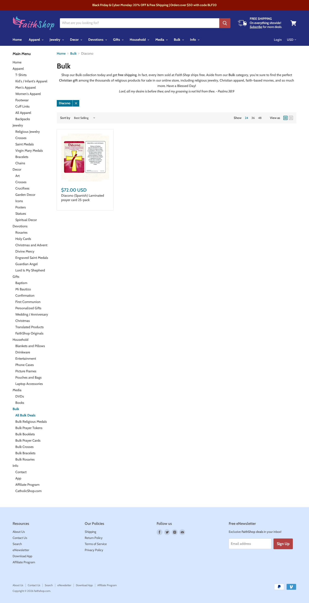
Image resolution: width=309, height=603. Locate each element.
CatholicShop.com (28, 491)
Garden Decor (25, 195)
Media (160, 40)
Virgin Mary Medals (29, 151)
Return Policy (94, 538)
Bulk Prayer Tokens (28, 428)
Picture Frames (25, 371)
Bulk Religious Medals (31, 422)
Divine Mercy (24, 251)
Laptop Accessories (29, 384)
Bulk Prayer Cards (28, 440)
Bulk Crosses (24, 447)
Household (138, 40)
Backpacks (22, 119)
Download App (22, 556)
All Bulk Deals (25, 415)
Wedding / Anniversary (31, 314)
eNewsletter (21, 550)
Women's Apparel (28, 94)
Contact (20, 472)
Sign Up (283, 543)
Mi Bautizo (23, 289)
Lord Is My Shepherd (30, 270)
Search (17, 544)
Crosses (20, 138)
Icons (19, 201)
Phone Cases (24, 365)
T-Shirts (21, 75)
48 (259, 118)
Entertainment (25, 359)
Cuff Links (22, 106)
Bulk (177, 40)
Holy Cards (23, 239)
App (18, 478)
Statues (20, 214)
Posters (20, 207)
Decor (74, 40)
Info (193, 40)
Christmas (22, 321)
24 (246, 118)
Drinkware (22, 352)
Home (17, 40)
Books (19, 403)
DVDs (19, 396)
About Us (19, 532)
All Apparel (23, 113)
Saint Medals (24, 144)
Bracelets (21, 157)
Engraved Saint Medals (31, 258)
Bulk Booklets (25, 434)
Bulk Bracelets (25, 453)
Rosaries (21, 232)
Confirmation (24, 296)
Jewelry (55, 40)
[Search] (224, 23)
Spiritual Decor (26, 220)
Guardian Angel (26, 264)
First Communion (28, 302)
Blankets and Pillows (30, 346)
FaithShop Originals (29, 333)
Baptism (21, 283)
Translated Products (29, 327)
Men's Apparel (25, 88)
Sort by (65, 118)
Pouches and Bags (28, 377)
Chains (20, 163)
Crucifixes (22, 188)
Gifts (117, 40)
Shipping (90, 532)
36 (253, 118)
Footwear (22, 100)
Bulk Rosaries (25, 459)
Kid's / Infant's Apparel (31, 81)
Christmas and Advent (31, 245)
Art (17, 176)
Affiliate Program (27, 485)
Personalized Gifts (28, 308)
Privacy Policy (94, 550)
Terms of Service (96, 544)
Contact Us (20, 538)
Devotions (96, 40)
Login (278, 40)
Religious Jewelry (27, 132)
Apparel (35, 40)
